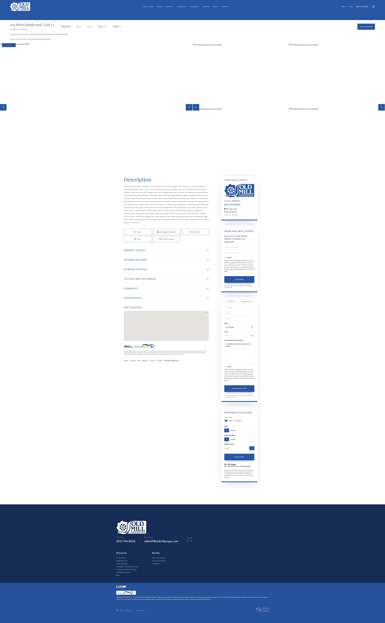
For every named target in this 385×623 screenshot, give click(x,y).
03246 (159, 360)
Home (126, 360)
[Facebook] (187, 541)
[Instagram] (191, 541)
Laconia (152, 360)
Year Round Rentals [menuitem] (158, 561)
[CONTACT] (366, 27)
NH (139, 360)
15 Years (239, 421)
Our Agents (235, 215)
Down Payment (229, 435)
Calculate (239, 457)
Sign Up (344, 7)
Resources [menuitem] (181, 7)
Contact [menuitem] (225, 7)
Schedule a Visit (247, 301)
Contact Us (227, 215)
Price (226, 426)
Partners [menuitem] (206, 7)
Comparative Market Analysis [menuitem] (126, 569)
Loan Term (228, 417)
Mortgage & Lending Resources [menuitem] (127, 566)
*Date (226, 323)
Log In (351, 7)
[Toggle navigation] (373, 7)
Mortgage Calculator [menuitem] (123, 572)
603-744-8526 (363, 7)
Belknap (145, 360)
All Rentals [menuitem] (155, 564)
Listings (132, 360)
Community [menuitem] (195, 7)
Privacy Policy (250, 395)
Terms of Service (229, 397)
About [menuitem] (215, 7)
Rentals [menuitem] (169, 7)
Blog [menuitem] (117, 575)
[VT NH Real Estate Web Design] (262, 610)
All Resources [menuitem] (121, 558)
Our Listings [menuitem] (148, 7)
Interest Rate (229, 444)
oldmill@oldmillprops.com (161, 541)
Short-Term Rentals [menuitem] (158, 558)
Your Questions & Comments (233, 340)
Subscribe (239, 279)
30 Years (230, 421)
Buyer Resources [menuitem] (122, 561)
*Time (226, 332)
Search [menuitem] (160, 7)
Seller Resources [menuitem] (122, 564)
